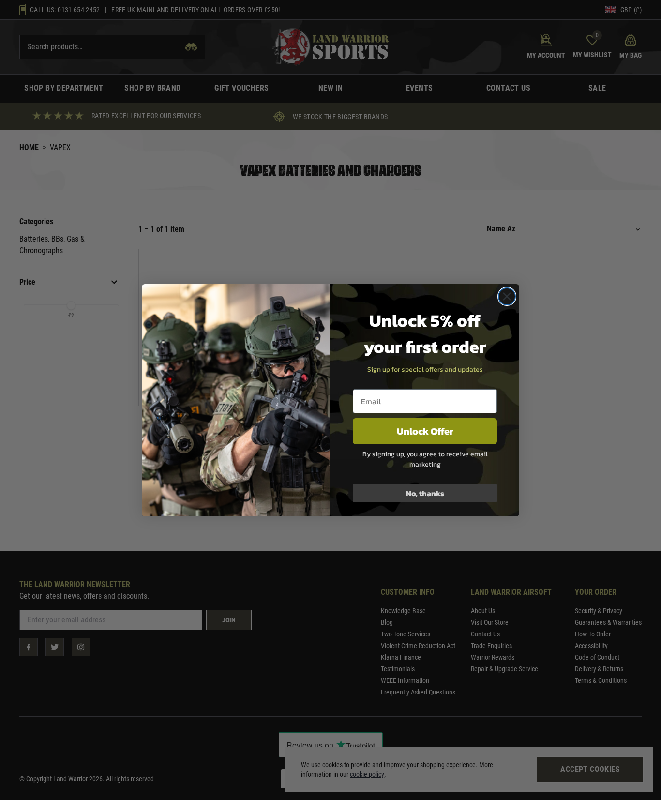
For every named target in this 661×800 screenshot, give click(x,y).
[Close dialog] (506, 296)
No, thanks (425, 493)
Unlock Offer (425, 431)
